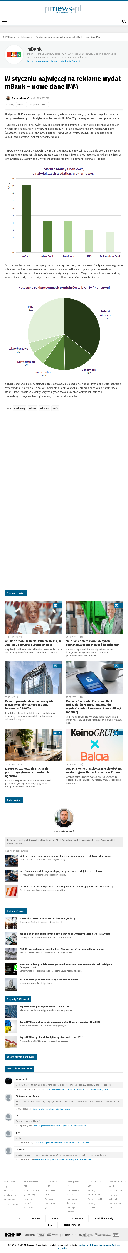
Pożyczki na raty (9, 1195)
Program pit (50, 1204)
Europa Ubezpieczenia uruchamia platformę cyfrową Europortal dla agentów (27, 772)
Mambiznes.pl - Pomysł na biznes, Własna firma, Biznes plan (86, 1234)
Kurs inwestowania (10, 1204)
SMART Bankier (8, 1182)
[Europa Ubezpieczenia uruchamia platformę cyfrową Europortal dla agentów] (33, 745)
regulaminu (83, 1245)
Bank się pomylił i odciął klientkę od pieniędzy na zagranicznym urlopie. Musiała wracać (65, 934)
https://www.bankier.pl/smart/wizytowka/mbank (53, 61)
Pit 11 (47, 1208)
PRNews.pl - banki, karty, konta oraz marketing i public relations (68, 1234)
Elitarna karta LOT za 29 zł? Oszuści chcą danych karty (47, 918)
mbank (32, 408)
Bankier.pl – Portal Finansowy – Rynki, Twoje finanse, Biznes (30, 1234)
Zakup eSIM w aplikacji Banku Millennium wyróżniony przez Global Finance (62, 1143)
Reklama (56, 1218)
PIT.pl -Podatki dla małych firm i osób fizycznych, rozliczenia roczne (41, 1234)
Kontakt (36, 1218)
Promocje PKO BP (95, 1199)
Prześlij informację (104, 1218)
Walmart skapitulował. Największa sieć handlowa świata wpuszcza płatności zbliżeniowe (65, 856)
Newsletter (77, 1218)
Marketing (21, 104)
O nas (17, 1218)
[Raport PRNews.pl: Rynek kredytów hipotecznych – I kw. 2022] (11, 1041)
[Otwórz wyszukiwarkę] (124, 21)
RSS (50, 1225)
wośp (55, 408)
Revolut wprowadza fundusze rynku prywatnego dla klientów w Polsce (60, 1126)
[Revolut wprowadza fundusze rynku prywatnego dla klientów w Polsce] (8, 1117)
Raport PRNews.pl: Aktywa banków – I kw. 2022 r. (45, 1006)
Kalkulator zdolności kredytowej (28, 1203)
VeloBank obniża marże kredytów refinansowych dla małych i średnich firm (92, 642)
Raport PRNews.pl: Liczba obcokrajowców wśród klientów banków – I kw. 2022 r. (61, 1022)
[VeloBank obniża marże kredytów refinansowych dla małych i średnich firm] (94, 617)
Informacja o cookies (100, 1245)
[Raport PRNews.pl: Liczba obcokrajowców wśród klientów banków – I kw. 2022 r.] (11, 1026)
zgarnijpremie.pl (72, 1225)
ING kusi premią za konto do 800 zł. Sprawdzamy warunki (49, 979)
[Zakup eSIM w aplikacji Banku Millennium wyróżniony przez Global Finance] (8, 1133)
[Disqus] (64, 460)
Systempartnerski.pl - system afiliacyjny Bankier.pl (53, 1234)
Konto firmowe (8, 1200)
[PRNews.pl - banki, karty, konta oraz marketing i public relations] (61, 8)
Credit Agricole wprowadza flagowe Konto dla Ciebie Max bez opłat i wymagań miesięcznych (72, 1089)
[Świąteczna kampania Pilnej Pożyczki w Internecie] (8, 1097)
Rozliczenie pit (51, 1199)
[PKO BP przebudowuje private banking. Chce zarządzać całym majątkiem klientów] (11, 953)
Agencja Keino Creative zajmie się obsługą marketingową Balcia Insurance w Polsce (94, 770)
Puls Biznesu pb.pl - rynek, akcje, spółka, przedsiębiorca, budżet (116, 1234)
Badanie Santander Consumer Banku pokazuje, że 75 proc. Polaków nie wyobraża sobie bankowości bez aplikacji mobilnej (93, 706)
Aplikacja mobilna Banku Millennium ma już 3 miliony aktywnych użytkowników (33, 642)
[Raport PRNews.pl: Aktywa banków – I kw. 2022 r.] (11, 1011)
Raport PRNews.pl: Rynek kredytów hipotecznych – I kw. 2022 (51, 1037)
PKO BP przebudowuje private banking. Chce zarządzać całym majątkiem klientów (62, 949)
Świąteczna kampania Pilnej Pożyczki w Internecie (52, 1109)
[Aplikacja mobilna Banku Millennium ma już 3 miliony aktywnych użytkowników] (33, 617)
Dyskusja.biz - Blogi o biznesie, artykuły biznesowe (103, 1234)
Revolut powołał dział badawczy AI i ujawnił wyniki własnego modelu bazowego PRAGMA (29, 704)
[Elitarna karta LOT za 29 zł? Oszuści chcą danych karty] (11, 923)
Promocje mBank (116, 1190)
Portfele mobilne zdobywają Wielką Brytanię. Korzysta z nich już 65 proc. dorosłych (63, 871)
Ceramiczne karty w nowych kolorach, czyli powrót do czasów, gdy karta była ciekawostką (66, 886)
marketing (19, 408)
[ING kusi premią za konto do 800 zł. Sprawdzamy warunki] (11, 984)
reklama (44, 408)
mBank (34, 49)
